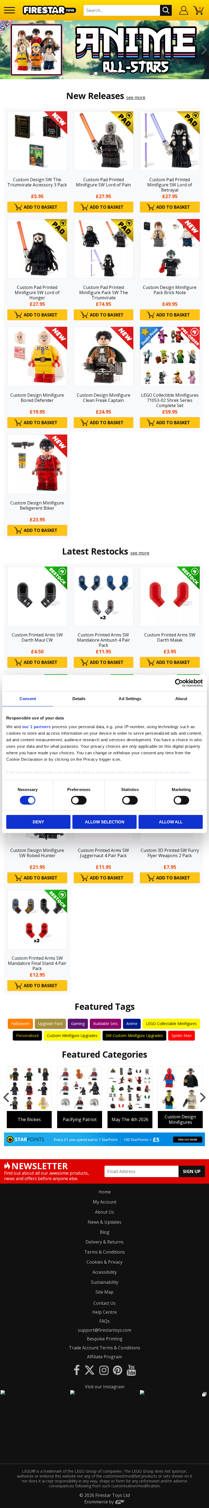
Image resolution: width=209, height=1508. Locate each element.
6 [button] (113, 73)
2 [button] (95, 73)
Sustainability (104, 1282)
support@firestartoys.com (104, 1330)
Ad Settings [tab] (130, 698)
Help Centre (104, 1312)
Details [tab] (79, 698)
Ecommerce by (99, 1502)
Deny (38, 822)
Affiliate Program (104, 1357)
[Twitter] (89, 1369)
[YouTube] (131, 1369)
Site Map (104, 1292)
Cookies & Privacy (104, 1262)
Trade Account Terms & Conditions (104, 1348)
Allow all (171, 822)
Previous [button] (5, 49)
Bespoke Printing (104, 1339)
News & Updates (104, 1222)
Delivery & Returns (104, 1242)
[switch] (79, 800)
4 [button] (104, 73)
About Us (104, 1212)
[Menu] (9, 10)
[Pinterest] (117, 1369)
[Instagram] (104, 1369)
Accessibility (105, 1272)
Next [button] (204, 49)
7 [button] (117, 73)
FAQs (104, 1321)
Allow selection (104, 822)
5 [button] (108, 73)
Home (105, 1192)
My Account (104, 1202)
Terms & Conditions (104, 1252)
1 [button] (91, 73)
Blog (104, 1232)
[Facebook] (76, 1369)
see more (135, 97)
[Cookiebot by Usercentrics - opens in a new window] (179, 683)
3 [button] (100, 73)
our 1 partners (36, 726)
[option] (104, 49)
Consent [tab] (28, 698)
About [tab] (181, 698)
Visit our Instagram (104, 1387)
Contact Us (104, 1303)
